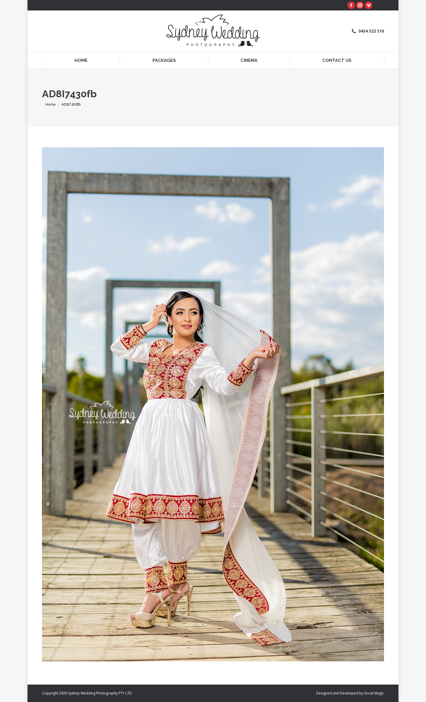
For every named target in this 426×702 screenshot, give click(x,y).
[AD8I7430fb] (213, 404)
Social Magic (374, 693)
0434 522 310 (371, 31)
